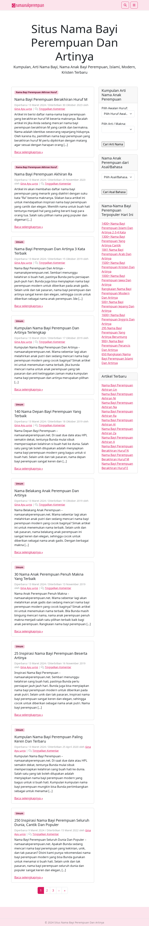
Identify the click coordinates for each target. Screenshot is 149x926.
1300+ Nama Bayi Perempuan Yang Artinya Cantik (113, 241)
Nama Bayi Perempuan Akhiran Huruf (36, 92)
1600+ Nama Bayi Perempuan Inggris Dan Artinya (118, 319)
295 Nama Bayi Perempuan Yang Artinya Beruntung (114, 332)
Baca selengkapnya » (28, 152)
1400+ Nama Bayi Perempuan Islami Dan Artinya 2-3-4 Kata (117, 228)
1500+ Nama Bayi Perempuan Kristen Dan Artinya (118, 267)
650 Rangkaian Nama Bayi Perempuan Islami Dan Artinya (117, 358)
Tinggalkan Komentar (52, 109)
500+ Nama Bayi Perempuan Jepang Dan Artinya (118, 306)
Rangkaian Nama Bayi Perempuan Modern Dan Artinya (116, 293)
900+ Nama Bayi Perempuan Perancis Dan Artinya (116, 345)
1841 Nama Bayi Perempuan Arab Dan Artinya (116, 254)
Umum (19, 242)
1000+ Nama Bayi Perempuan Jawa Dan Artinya (116, 280)
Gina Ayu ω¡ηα (23, 109)
